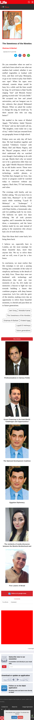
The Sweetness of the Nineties (18, 315)
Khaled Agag (25, 320)
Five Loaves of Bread (17, 586)
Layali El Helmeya (23, 325)
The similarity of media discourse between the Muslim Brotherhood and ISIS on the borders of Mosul (17, 546)
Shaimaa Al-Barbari (9, 48)
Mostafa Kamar (24, 311)
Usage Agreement (27, 707)
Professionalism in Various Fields (17, 378)
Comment (13, 602)
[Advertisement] (17, 627)
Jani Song (13, 311)
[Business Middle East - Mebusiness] (3, 2)
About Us (14, 707)
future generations (23, 330)
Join (4, 666)
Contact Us (5, 707)
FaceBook (5, 602)
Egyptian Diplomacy (17, 502)
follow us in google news (18, 593)
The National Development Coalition (17, 461)
